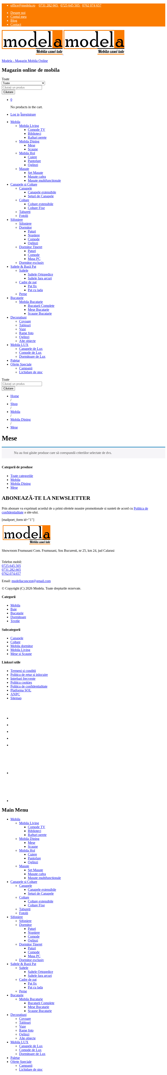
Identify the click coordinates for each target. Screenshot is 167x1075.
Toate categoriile (21, 476)
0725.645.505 (11, 566)
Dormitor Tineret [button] (30, 247)
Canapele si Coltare (23, 882)
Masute (24, 866)
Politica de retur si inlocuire (29, 674)
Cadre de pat (28, 979)
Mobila (15, 480)
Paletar (15, 360)
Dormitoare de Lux (32, 356)
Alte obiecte (27, 341)
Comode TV (36, 129)
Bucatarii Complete (41, 305)
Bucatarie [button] (16, 298)
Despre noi (17, 13)
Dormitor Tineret (30, 944)
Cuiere (32, 157)
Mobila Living (20, 650)
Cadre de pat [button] (28, 282)
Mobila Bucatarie (31, 999)
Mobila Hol (27, 850)
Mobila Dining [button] (29, 141)
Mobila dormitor (21, 646)
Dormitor (25, 925)
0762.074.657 (11, 573)
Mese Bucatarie (38, 309)
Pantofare (34, 161)
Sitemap (16, 698)
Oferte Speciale (21, 1061)
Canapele (16, 638)
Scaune (33, 149)
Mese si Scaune (21, 654)
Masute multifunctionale (44, 180)
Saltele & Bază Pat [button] (23, 266)
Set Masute (35, 172)
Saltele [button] (23, 270)
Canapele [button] (25, 188)
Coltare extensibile (40, 204)
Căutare (8, 92)
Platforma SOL (20, 690)
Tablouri (25, 325)
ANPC (15, 694)
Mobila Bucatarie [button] (31, 302)
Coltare (15, 642)
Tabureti (24, 212)
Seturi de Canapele (41, 196)
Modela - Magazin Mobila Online (25, 61)
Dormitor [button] (25, 227)
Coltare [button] (24, 200)
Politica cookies (21, 682)
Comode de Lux (30, 352)
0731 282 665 (49, 5)
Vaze (22, 329)
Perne (23, 294)
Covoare (25, 321)
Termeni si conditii (23, 671)
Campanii (25, 368)
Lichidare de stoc (31, 372)
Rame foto (26, 333)
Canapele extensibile (42, 192)
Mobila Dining (20, 483)
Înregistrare (28, 114)
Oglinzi (33, 165)
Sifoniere (25, 223)
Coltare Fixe (36, 208)
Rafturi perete (37, 137)
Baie (13, 609)
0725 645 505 (70, 5)
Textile (15, 621)
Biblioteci (34, 133)
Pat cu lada (35, 290)
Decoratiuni (18, 1015)
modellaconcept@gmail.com (31, 581)
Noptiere (34, 235)
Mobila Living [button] (29, 126)
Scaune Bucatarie (40, 313)
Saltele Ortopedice (40, 274)
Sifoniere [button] (16, 219)
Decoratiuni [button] (18, 317)
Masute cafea (37, 176)
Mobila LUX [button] (19, 345)
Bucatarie (16, 613)
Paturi (32, 231)
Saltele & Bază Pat (23, 964)
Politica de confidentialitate (28, 686)
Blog (13, 20)
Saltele (23, 968)
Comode (34, 239)
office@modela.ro (22, 5)
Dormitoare (18, 617)
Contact (15, 24)
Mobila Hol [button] (27, 153)
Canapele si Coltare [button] (23, 184)
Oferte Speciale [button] (21, 364)
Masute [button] (24, 169)
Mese (31, 145)
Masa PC (34, 259)
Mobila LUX (19, 1042)
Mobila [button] (15, 122)
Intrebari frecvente (22, 678)
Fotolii (23, 216)
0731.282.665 (11, 570)
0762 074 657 (91, 5)
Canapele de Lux (31, 349)
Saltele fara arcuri (40, 278)
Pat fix (32, 286)
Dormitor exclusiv (31, 262)
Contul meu (18, 16)
